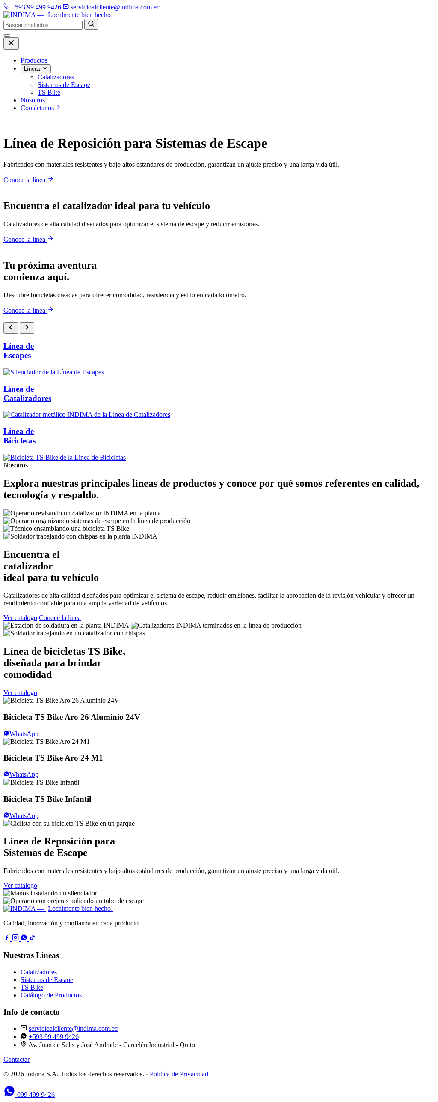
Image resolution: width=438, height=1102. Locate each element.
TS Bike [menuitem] (49, 92)
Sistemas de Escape (47, 979)
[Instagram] (16, 938)
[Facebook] (7, 938)
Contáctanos (38, 107)
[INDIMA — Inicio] (58, 14)
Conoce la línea (25, 179)
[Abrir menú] (6, 35)
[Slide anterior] (10, 328)
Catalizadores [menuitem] (56, 77)
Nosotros (33, 100)
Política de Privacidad (179, 1074)
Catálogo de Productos (51, 995)
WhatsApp (23, 733)
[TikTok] (32, 938)
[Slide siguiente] (27, 328)
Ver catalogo (20, 617)
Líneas (33, 69)
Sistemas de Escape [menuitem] (64, 84)
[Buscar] (91, 24)
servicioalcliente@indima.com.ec (73, 1028)
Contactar (16, 1059)
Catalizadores (39, 972)
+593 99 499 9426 (54, 1036)
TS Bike (32, 987)
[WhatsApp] (25, 938)
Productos (34, 60)
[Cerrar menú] (11, 43)
